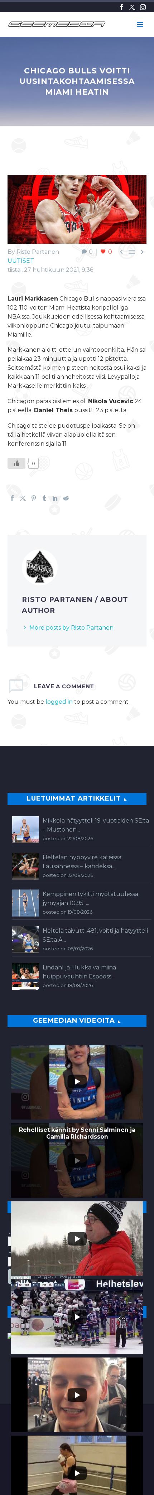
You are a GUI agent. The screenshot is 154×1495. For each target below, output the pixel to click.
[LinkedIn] (55, 498)
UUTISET (21, 260)
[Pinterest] (34, 498)
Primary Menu (140, 24)
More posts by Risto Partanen (71, 627)
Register (72, 1276)
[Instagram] (143, 7)
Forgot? (45, 1276)
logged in (59, 701)
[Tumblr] (44, 498)
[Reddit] (66, 498)
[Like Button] (16, 463)
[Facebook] (121, 7)
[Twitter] (132, 7)
